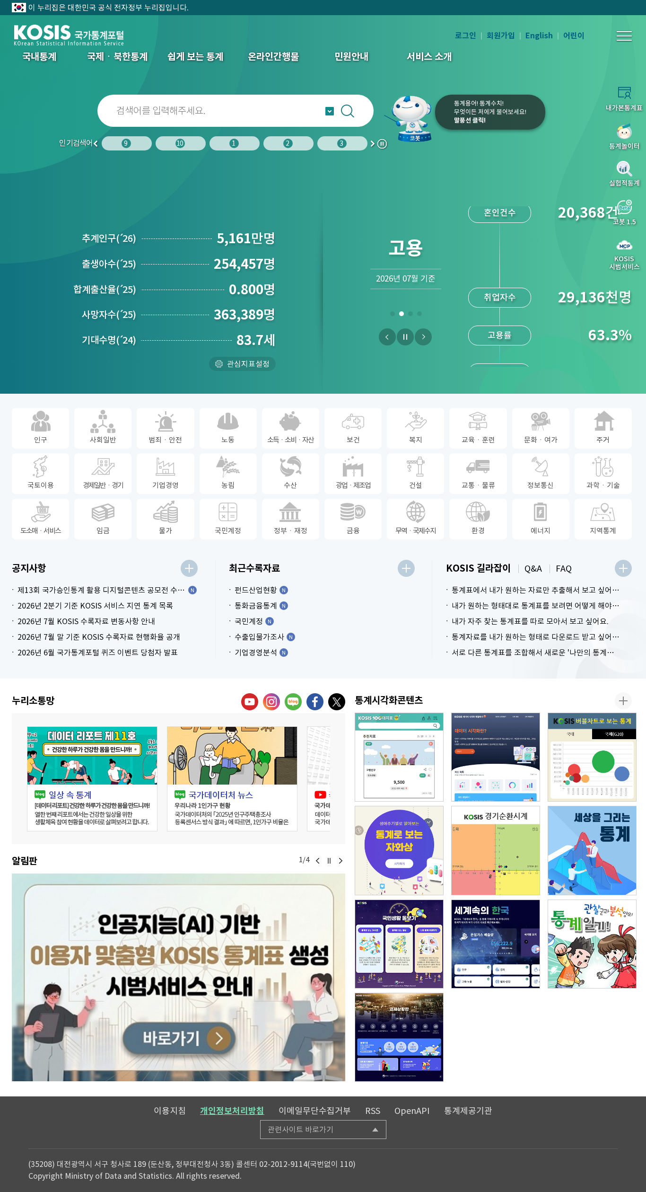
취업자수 (500, 249)
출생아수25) (109, 264)
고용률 (500, 287)
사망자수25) (109, 315)
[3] (410, 316)
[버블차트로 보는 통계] (592, 757)
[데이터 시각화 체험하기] (496, 757)
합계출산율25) (104, 289)
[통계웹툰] (592, 944)
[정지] (405, 336)
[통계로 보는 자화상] (399, 850)
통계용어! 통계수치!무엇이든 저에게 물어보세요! (490, 111)
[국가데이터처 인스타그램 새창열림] (271, 701)
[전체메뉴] (624, 36)
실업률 (500, 324)
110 (346, 1164)
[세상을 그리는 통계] (592, 850)
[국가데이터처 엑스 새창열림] (336, 701)
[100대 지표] (399, 757)
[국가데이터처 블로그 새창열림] (293, 701)
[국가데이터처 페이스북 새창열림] (314, 701)
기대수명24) (109, 340)
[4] (419, 316)
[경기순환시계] (496, 850)
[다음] (423, 336)
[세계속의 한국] (496, 944)
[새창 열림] (92, 778)
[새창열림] (178, 977)
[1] (392, 316)
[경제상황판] (399, 1037)
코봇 (409, 118)
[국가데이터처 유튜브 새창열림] (249, 701)
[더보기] (189, 568)
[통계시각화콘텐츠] (623, 700)
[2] (401, 316)
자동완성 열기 (329, 111)
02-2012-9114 (283, 1164)
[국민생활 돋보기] (399, 944)
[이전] (387, 336)
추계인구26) (109, 238)
